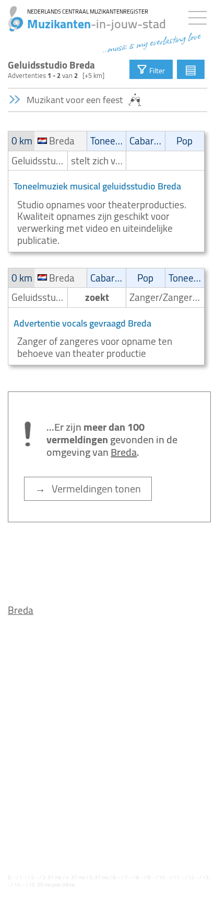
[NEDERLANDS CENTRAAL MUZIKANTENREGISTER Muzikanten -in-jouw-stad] (11, 13)
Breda (20, 610)
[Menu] (200, 15)
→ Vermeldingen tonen (88, 488)
